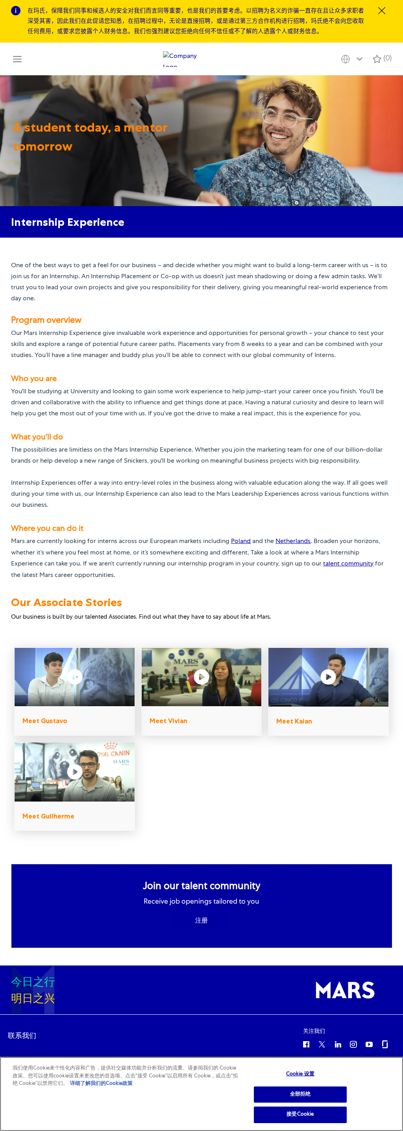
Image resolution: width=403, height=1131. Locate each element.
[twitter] (322, 1044)
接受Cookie (300, 1114)
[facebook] (306, 1044)
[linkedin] (338, 1044)
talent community (348, 564)
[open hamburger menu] (17, 59)
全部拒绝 (300, 1094)
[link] (22, 1035)
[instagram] (353, 1044)
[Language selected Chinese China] (353, 59)
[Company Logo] (182, 59)
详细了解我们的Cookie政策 (101, 1083)
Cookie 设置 (300, 1074)
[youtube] (369, 1044)
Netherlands (293, 542)
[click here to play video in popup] (74, 677)
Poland (241, 542)
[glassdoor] (385, 1044)
